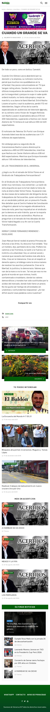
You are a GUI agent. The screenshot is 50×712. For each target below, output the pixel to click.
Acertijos (16, 9)
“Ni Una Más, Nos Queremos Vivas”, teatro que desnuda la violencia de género (22, 626)
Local (7, 427)
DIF (7, 317)
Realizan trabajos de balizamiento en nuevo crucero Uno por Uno (22, 487)
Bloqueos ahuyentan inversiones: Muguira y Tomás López (24, 451)
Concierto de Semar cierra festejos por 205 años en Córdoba (30, 661)
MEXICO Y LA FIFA (9, 561)
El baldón (9, 394)
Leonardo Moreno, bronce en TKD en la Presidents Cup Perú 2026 (29, 651)
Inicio (3, 9)
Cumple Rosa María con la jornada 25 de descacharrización (30, 640)
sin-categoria (10, 463)
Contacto (20, 695)
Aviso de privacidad (36, 695)
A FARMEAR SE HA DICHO (13, 528)
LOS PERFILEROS (9, 595)
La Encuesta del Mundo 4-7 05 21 (17, 416)
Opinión (9, 9)
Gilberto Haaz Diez (12, 37)
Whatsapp (9, 695)
